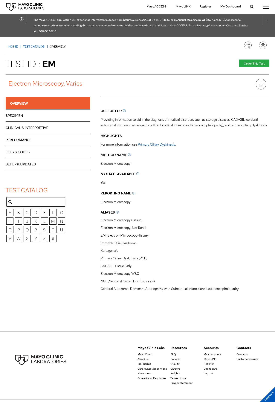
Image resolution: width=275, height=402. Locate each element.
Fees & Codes (18, 152)
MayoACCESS (156, 6)
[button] (10, 202)
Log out (208, 373)
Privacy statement (181, 383)
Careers (175, 368)
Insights (175, 373)
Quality (174, 364)
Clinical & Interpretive (27, 127)
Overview (19, 103)
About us (143, 359)
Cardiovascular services (152, 368)
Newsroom (144, 373)
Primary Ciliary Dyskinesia (156, 144)
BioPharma (144, 364)
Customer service (247, 359)
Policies (175, 359)
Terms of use (178, 378)
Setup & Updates (21, 164)
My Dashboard (230, 6)
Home (13, 46)
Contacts (242, 354)
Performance (18, 140)
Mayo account (212, 354)
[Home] (25, 6)
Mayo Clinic (145, 354)
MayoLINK (183, 6)
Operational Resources (152, 378)
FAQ (173, 354)
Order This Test (254, 63)
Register (205, 6)
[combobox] (36, 201)
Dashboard (210, 368)
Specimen (14, 115)
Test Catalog (34, 46)
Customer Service (237, 25)
